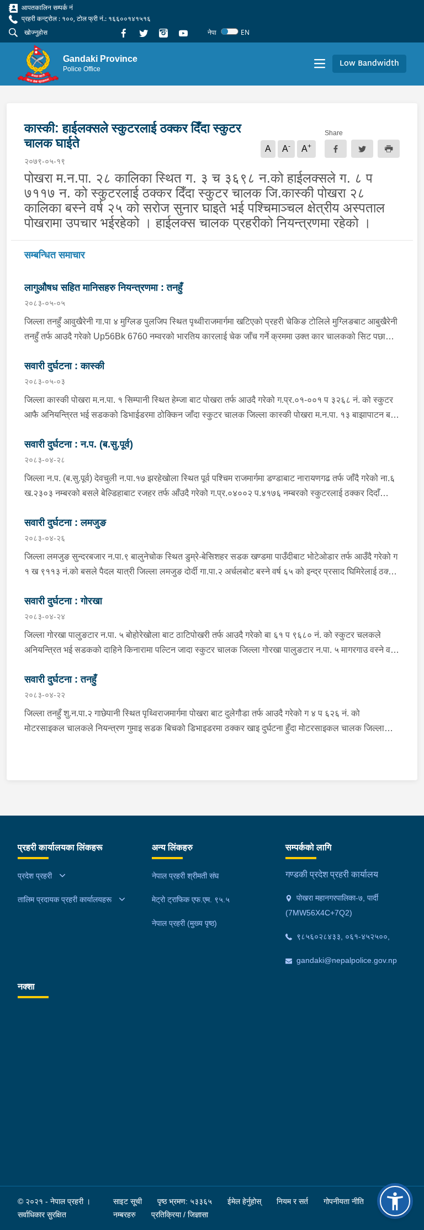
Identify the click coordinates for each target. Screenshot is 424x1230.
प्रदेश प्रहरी (35, 875)
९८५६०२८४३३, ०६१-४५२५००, (342, 936)
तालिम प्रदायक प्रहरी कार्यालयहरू (65, 899)
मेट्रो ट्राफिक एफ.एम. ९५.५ (191, 899)
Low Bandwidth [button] (369, 64)
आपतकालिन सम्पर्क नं (46, 7)
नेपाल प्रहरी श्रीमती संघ (185, 875)
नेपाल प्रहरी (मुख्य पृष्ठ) (184, 923)
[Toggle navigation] (319, 64)
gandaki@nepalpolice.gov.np (345, 960)
